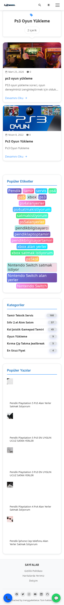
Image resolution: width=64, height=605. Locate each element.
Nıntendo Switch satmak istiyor (30, 267)
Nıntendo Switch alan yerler (27, 277)
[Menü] (57, 5)
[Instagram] (29, 594)
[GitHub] (47, 594)
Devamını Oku (14, 98)
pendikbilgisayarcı (32, 228)
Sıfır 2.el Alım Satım (20, 322)
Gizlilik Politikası (33, 571)
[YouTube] (35, 594)
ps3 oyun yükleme (18, 78)
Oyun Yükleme (17, 336)
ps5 (21, 197)
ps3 (42, 197)
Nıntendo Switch (32, 286)
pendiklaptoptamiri (32, 234)
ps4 (52, 190)
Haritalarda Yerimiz (33, 575)
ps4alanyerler (32, 203)
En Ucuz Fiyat (16, 350)
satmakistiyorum (32, 215)
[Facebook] (16, 594)
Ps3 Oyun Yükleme (19, 141)
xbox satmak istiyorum (32, 252)
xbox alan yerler (32, 246)
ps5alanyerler (32, 221)
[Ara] (40, 5)
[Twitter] (22, 594)
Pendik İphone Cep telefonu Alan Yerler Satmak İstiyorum (29, 542)
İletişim (33, 580)
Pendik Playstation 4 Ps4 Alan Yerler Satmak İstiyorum (30, 508)
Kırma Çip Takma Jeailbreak (26, 343)
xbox (32, 197)
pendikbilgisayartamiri (32, 240)
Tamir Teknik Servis (20, 315)
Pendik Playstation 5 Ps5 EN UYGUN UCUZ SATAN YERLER (30, 439)
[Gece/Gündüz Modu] (48, 5)
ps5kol (32, 259)
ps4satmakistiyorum (32, 209)
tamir (28, 190)
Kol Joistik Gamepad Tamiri (25, 329)
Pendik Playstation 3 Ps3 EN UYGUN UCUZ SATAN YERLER (30, 473)
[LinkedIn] (41, 594)
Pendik (14, 190)
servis (41, 190)
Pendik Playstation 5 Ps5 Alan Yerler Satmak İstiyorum (30, 404)
